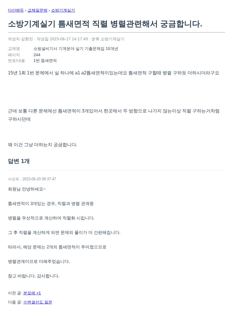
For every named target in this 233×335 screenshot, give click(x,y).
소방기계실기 (63, 10)
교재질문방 (37, 10)
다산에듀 (16, 10)
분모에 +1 (32, 293)
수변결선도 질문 (37, 302)
